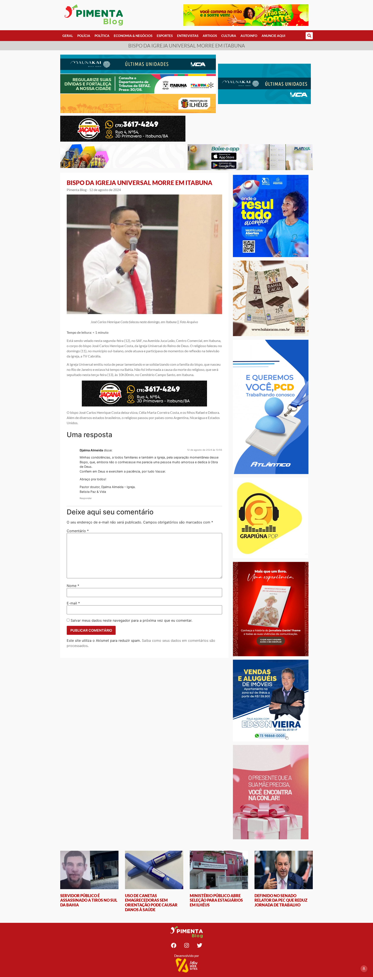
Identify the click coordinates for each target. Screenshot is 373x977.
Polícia (83, 36)
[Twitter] (199, 945)
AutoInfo (248, 36)
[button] (309, 35)
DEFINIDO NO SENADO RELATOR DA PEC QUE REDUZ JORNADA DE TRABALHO (280, 900)
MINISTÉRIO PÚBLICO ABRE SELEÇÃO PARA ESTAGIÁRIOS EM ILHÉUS (216, 900)
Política (102, 36)
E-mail (73, 603)
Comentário (78, 531)
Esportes (165, 36)
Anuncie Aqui (273, 36)
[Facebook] (173, 945)
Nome (73, 585)
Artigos (210, 36)
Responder (86, 498)
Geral (67, 36)
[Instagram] (186, 945)
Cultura (228, 36)
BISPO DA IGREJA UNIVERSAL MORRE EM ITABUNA (139, 182)
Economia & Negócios (133, 36)
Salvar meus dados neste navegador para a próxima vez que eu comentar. (131, 620)
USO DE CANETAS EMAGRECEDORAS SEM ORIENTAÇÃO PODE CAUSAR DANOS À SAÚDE (151, 902)
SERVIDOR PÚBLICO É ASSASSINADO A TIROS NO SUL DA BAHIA (88, 900)
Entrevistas (187, 36)
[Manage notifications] (363, 968)
